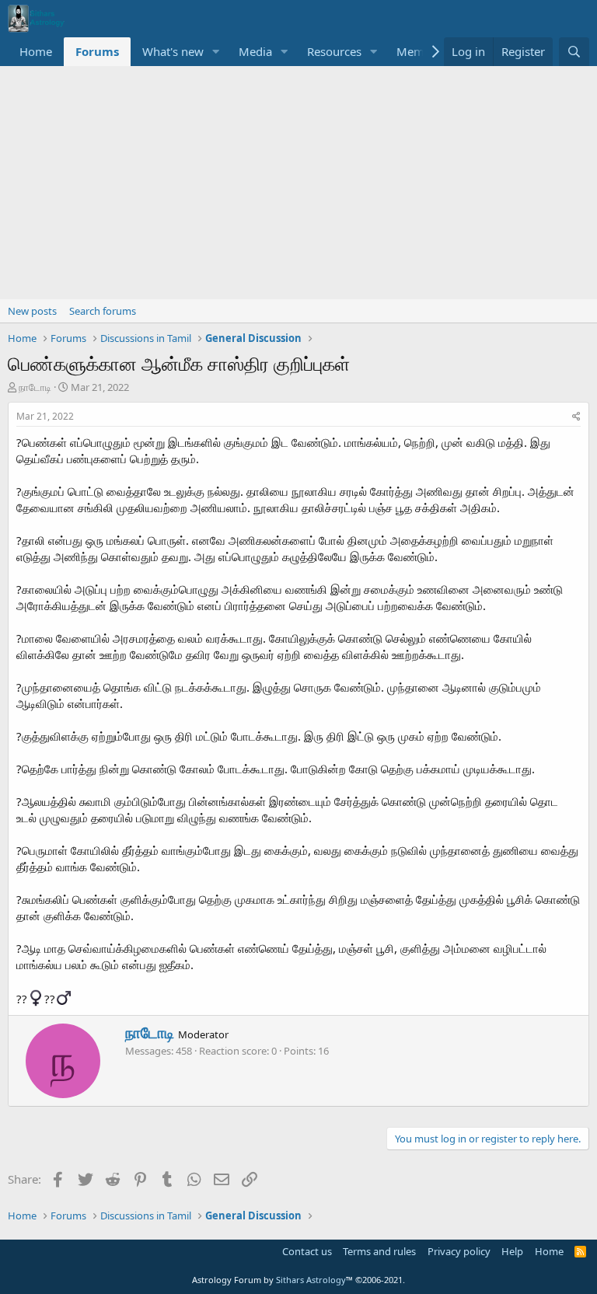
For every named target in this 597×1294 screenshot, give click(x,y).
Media (255, 51)
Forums (97, 51)
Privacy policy (459, 1251)
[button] (216, 51)
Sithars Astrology (311, 1279)
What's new (173, 51)
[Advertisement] (298, 182)
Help (512, 1251)
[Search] (574, 51)
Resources (334, 51)
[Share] (576, 417)
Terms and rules (379, 1251)
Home (35, 51)
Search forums (102, 311)
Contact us (307, 1251)
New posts (32, 311)
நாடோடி (35, 387)
